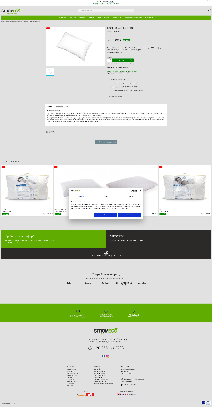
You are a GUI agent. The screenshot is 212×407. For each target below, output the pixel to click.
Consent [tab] (81, 196)
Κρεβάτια (82, 18)
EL (207, 1)
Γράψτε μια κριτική (116, 96)
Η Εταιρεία (97, 369)
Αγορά (121, 60)
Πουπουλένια (117, 35)
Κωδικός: (109, 31)
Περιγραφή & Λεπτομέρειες (114, 52)
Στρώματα (62, 18)
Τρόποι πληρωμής (99, 371)
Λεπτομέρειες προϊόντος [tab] (61, 106)
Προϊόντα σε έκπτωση (128, 369)
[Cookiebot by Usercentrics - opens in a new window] (130, 191)
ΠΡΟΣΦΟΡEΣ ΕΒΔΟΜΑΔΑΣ (133, 18)
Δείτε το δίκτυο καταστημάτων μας (106, 255)
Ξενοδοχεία (117, 18)
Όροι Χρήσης (98, 377)
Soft (160, 209)
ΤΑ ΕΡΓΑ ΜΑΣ (149, 18)
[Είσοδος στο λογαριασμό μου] (206, 10)
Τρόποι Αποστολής (99, 373)
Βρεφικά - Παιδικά (103, 18)
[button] (209, 194)
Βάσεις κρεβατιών (72, 373)
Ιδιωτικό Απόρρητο (100, 375)
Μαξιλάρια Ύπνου (72, 381)
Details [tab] (106, 196)
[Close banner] (140, 190)
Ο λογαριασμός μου (100, 381)
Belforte (70, 283)
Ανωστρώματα (71, 369)
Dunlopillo (106, 283)
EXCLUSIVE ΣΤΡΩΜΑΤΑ (102, 1)
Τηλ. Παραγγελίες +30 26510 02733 (117, 67)
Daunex (88, 283)
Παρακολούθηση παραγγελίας (103, 384)
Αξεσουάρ (72, 18)
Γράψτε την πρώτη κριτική (107, 142)
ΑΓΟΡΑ (4, 214)
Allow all (129, 215)
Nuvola (4, 209)
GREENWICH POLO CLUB (124, 284)
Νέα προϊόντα (125, 371)
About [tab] (131, 196)
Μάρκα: (109, 33)
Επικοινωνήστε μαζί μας (101, 379)
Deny (105, 215)
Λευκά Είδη (70, 379)
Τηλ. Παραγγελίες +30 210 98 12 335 (122, 72)
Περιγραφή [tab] (49, 106)
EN (209, 1)
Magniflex (113, 33)
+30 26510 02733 (108, 347)
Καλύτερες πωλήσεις (127, 373)
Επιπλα (91, 18)
